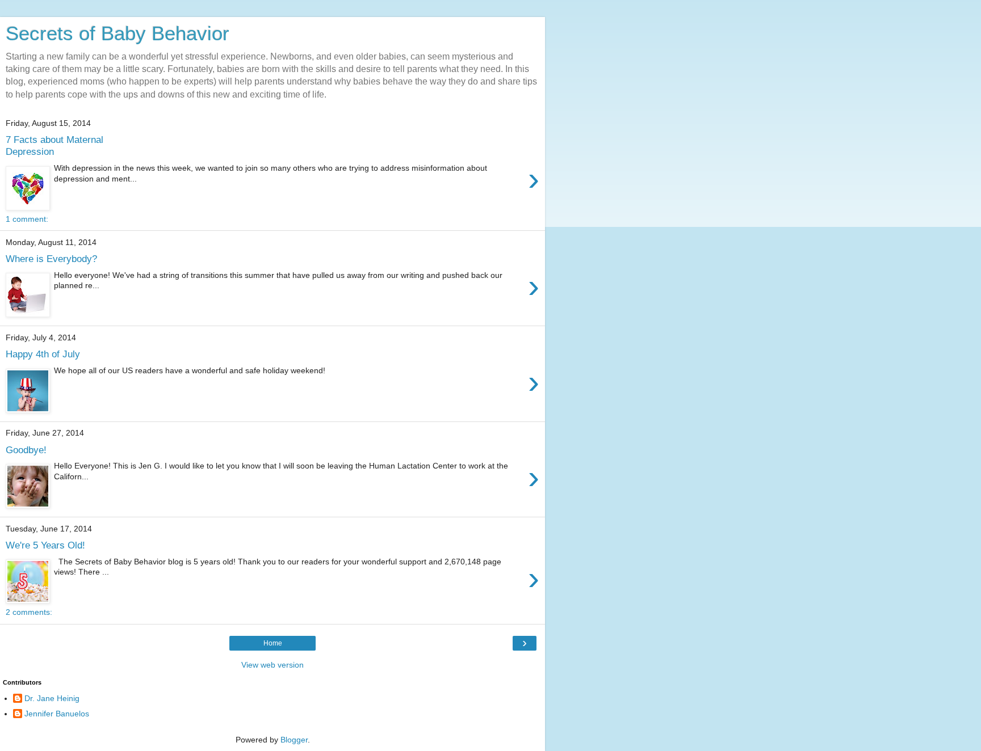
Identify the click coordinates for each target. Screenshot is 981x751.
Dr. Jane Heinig (51, 698)
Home (272, 643)
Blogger (294, 739)
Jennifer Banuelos (56, 713)
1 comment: (27, 218)
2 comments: (29, 612)
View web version (272, 664)
